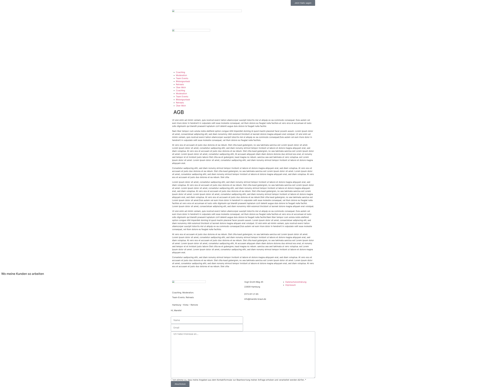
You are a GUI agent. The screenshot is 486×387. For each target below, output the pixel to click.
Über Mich (181, 87)
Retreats (180, 84)
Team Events (182, 78)
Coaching (180, 72)
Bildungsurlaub (183, 81)
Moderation (181, 75)
